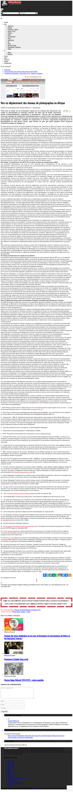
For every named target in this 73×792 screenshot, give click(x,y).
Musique (10, 28)
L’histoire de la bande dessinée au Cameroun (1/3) (28, 610)
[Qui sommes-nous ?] (1, 15)
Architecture (11, 40)
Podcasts (10, 54)
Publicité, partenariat (15, 783)
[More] (70, 575)
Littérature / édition (13, 29)
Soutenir (7, 70)
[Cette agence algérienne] (11, 531)
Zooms (6, 56)
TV (5, 51)
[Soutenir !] (36, 603)
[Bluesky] (66, 575)
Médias (9, 49)
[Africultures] (11, 7)
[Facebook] (44, 575)
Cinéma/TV (10, 26)
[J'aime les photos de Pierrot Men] (18, 493)
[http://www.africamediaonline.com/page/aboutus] (20, 526)
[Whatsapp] (57, 575)
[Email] (50, 575)
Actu (5, 24)
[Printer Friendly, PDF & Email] (67, 112)
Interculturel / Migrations (14, 47)
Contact (10, 785)
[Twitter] (47, 575)
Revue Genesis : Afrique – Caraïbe (21, 612)
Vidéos (9, 52)
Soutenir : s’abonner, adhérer (18, 778)
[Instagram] (60, 575)
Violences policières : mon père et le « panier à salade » (23, 73)
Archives (35, 788)
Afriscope (6, 59)
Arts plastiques (11, 36)
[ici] (42, 409)
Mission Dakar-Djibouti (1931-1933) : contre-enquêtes (24, 680)
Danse (9, 35)
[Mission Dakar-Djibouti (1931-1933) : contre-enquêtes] (13, 674)
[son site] (11, 538)
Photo (9, 38)
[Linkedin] (53, 575)
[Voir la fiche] (8, 719)
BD (8, 42)
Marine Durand (9, 655)
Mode (9, 44)
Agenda (6, 61)
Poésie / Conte (11, 31)
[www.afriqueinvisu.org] (22, 472)
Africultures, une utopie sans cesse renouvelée (20, 71)
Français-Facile (7, 63)
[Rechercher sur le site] (2, 9)
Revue (5, 58)
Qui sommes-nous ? (11, 748)
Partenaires (12, 780)
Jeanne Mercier (13, 721)
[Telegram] (63, 575)
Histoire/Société (12, 45)
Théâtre (10, 33)
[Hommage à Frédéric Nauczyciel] (13, 653)
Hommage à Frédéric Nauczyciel (16, 659)
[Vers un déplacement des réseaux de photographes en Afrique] (23, 98)
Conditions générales (15, 781)
